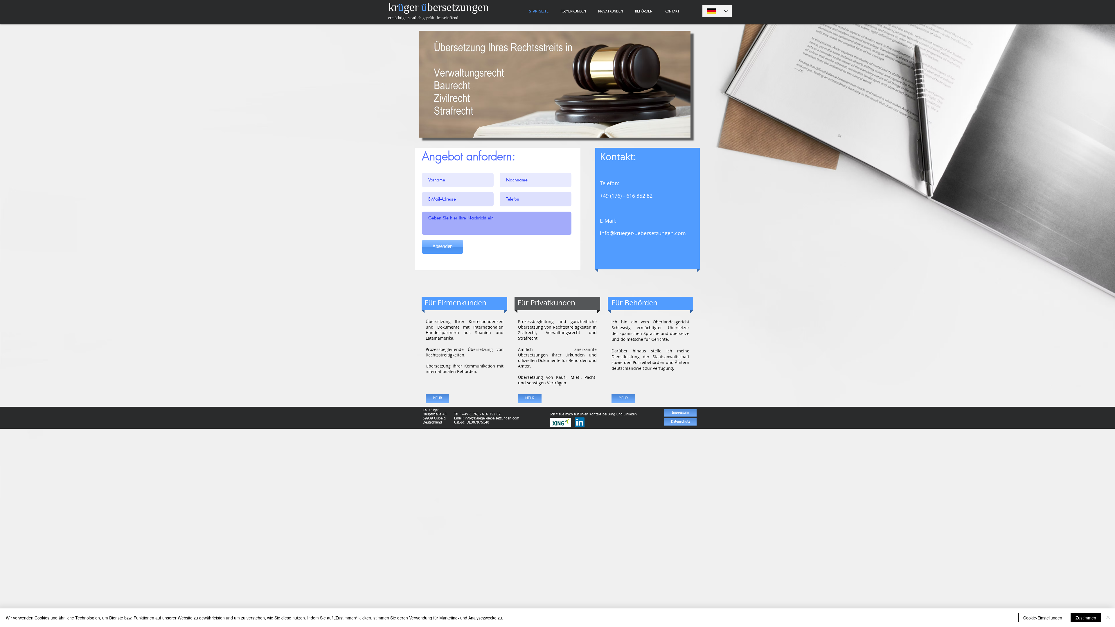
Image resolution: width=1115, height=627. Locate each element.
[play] (682, 129)
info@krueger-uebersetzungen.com (643, 233)
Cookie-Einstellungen (1042, 618)
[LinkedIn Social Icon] (580, 422)
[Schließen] (1108, 617)
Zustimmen (1086, 618)
